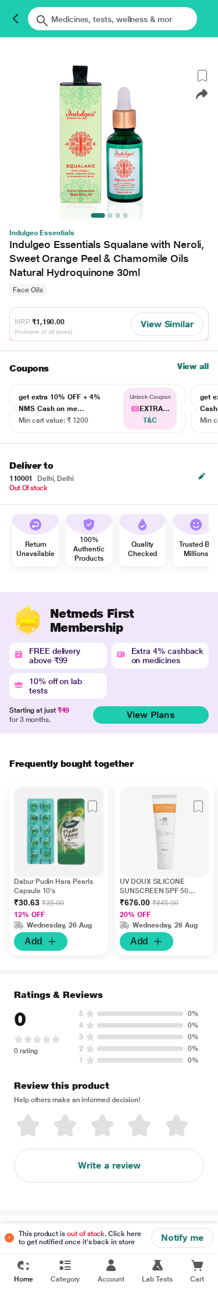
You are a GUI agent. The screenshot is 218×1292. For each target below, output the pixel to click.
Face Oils (27, 290)
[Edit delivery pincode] (202, 476)
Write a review (109, 1165)
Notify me (182, 1237)
